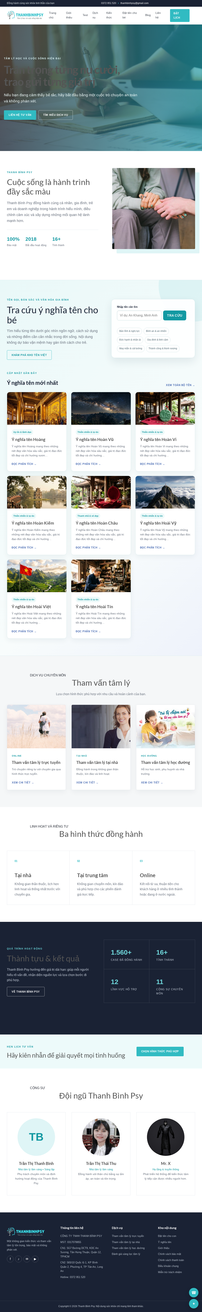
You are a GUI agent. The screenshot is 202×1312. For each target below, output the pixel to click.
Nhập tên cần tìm (127, 306)
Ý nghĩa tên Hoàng (28, 439)
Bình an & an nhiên (156, 331)
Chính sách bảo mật (169, 1254)
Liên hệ (158, 15)
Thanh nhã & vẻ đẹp (88, 516)
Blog (148, 15)
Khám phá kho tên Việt (29, 355)
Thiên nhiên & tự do (88, 432)
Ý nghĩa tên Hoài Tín (94, 606)
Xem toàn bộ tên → (180, 385)
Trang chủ (52, 15)
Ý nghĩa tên (164, 1242)
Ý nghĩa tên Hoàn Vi (158, 439)
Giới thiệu (69, 15)
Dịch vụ (95, 15)
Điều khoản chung (168, 1266)
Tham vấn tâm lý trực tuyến (36, 762)
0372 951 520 (108, 3)
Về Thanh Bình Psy (26, 991)
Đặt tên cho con (167, 1236)
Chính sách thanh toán (171, 1260)
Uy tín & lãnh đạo (22, 432)
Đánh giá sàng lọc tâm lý (126, 1254)
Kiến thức (109, 15)
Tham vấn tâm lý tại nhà (97, 762)
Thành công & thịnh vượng (163, 348)
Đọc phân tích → (24, 464)
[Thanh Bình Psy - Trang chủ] (25, 15)
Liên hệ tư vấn (20, 114)
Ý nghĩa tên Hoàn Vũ (95, 439)
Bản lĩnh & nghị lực (129, 331)
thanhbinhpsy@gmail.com (135, 3)
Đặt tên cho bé (130, 15)
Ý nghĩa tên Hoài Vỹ (158, 522)
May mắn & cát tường (130, 348)
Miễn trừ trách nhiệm (170, 1272)
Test (85, 15)
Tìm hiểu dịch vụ (55, 114)
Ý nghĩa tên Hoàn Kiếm (33, 522)
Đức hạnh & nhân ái (130, 339)
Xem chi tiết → (23, 782)
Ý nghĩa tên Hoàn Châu (97, 522)
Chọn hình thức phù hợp (160, 1051)
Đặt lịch (177, 15)
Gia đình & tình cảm (157, 339)
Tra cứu (174, 315)
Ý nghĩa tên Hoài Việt (31, 606)
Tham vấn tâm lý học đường (165, 762)
